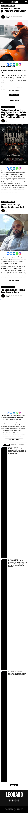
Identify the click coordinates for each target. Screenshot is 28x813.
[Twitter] (11, 64)
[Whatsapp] (17, 64)
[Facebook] (8, 64)
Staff (8, 17)
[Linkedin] (14, 64)
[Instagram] (20, 64)
